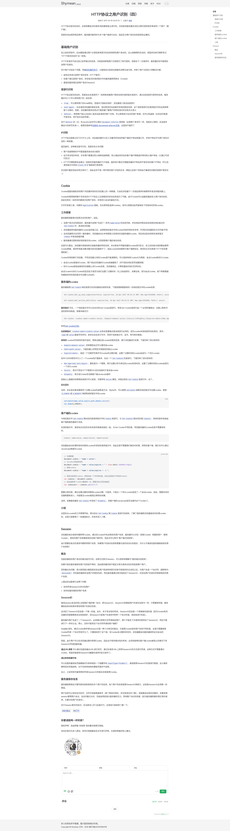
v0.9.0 (78, 4)
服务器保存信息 (220, 57)
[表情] (68, 791)
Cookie (215, 27)
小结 (216, 42)
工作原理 (218, 31)
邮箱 (100, 768)
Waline (163, 814)
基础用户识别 (218, 15)
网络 (130, 21)
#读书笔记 (66, 711)
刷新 (115, 809)
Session (216, 46)
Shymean (68, 3)
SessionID (218, 54)
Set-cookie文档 (72, 326)
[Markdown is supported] (65, 791)
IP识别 (217, 23)
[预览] (72, 791)
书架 (146, 3)
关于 (152, 3)
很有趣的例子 (92, 70)
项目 (140, 3)
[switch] (166, 3)
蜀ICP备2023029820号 (98, 827)
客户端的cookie (221, 38)
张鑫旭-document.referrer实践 (105, 125)
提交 (163, 791)
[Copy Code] (165, 294)
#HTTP (76, 711)
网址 (135, 768)
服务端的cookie (221, 34)
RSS (159, 3)
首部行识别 (219, 19)
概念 (216, 50)
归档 (133, 3)
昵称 (65, 768)
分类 (127, 3)
